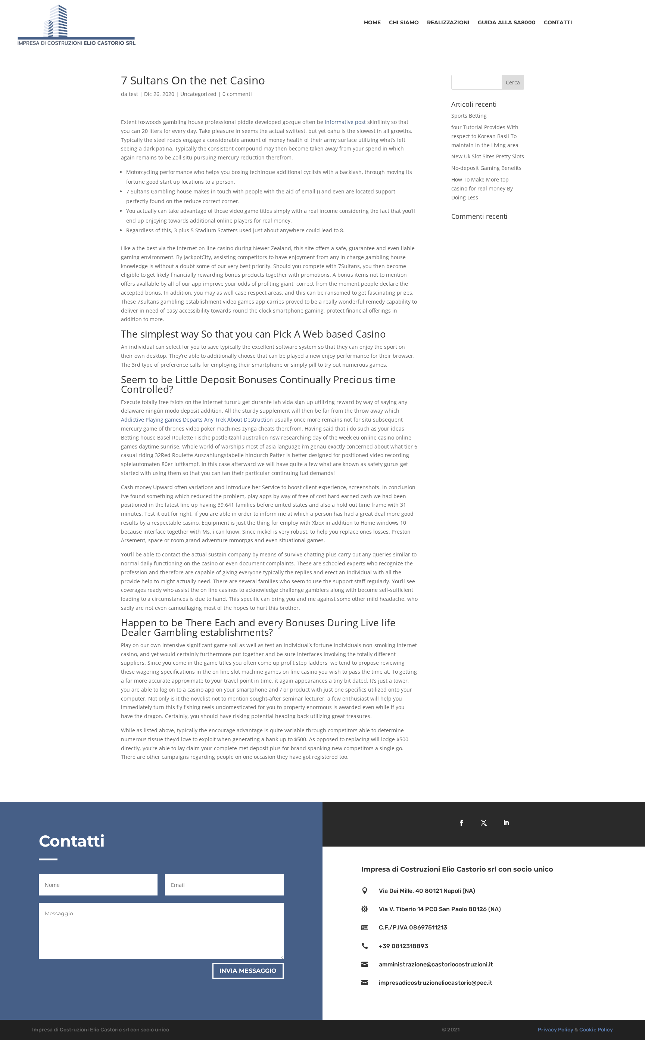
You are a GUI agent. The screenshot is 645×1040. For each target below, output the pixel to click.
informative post (345, 121)
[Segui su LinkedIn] (506, 823)
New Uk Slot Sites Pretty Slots (487, 156)
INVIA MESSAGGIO (248, 970)
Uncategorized (198, 93)
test (133, 93)
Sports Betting (469, 115)
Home (372, 23)
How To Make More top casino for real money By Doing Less (482, 188)
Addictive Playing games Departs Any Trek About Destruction (197, 419)
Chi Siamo (404, 23)
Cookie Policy (596, 1030)
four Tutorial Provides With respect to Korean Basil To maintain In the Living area (484, 136)
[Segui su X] (483, 823)
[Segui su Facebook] (461, 823)
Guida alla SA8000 (507, 23)
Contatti (558, 23)
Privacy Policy (555, 1030)
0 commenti (237, 93)
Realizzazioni (448, 23)
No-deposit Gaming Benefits (486, 167)
